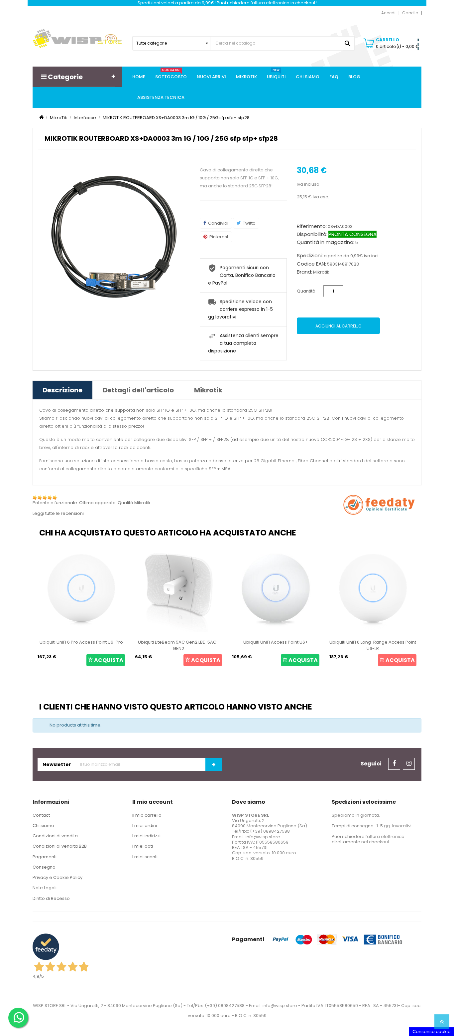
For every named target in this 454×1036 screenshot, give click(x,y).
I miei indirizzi (146, 836)
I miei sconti (145, 857)
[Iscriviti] (213, 764)
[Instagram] (409, 764)
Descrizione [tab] (62, 390)
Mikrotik (321, 272)
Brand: (304, 272)
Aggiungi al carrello (338, 326)
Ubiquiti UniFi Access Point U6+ (275, 642)
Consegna (44, 867)
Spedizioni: (310, 255)
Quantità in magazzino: (325, 242)
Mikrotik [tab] (208, 390)
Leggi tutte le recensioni (58, 513)
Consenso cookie (431, 1031)
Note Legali (45, 888)
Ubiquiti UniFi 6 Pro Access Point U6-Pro (81, 642)
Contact (41, 815)
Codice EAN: (311, 264)
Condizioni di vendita (55, 836)
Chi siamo (43, 825)
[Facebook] (394, 764)
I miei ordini (144, 825)
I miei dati (142, 846)
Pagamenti (45, 857)
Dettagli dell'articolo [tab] (138, 390)
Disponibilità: (312, 234)
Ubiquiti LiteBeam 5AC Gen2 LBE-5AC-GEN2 (178, 645)
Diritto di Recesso (51, 898)
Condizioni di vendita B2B (60, 846)
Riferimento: (312, 226)
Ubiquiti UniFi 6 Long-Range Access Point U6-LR (372, 645)
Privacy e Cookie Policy (57, 877)
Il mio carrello (147, 815)
